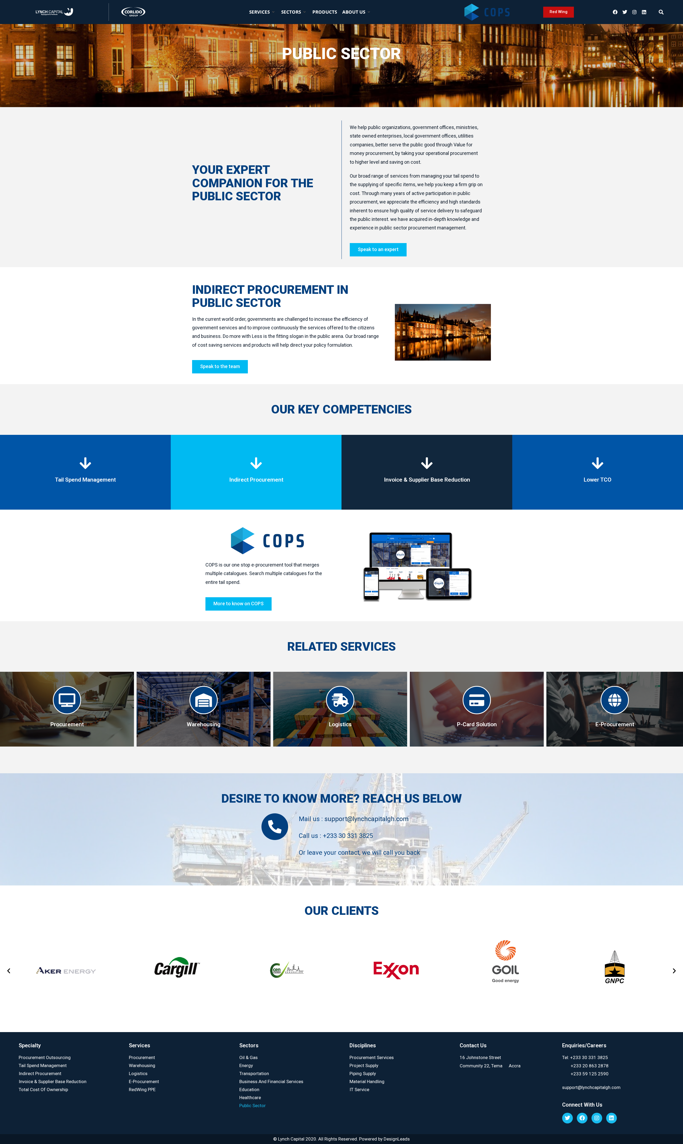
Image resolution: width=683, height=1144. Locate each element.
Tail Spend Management (43, 1065)
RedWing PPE (142, 1089)
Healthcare (250, 1097)
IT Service (359, 1089)
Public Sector (252, 1105)
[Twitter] (625, 12)
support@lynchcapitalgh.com (366, 819)
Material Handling (367, 1081)
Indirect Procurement (40, 1073)
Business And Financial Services (271, 1081)
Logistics (138, 1073)
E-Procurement (144, 1081)
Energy (246, 1065)
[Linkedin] (644, 12)
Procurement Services (372, 1057)
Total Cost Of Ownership (43, 1089)
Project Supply (364, 1065)
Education (249, 1089)
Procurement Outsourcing (45, 1057)
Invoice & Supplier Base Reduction (52, 1081)
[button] (263, 12)
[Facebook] (615, 12)
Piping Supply (363, 1073)
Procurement (142, 1057)
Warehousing (142, 1065)
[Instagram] (634, 12)
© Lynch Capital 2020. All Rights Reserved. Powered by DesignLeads (341, 1139)
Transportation (254, 1073)
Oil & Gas (248, 1057)
